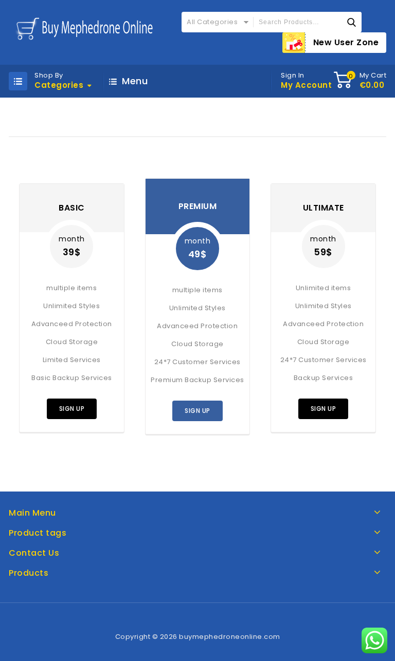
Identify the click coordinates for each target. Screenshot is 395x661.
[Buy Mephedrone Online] (83, 28)
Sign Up (72, 408)
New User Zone (346, 42)
